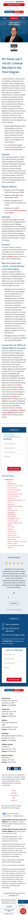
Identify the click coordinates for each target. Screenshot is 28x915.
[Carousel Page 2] (12, 597)
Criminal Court (12, 492)
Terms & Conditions (10, 862)
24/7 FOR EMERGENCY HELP (12, 437)
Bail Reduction (12, 484)
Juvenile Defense (13, 510)
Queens (10, 412)
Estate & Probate (13, 824)
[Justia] (19, 768)
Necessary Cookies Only (9, 910)
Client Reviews (14, 557)
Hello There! (22, 905)
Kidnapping (11, 512)
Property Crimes (13, 521)
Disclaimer (14, 793)
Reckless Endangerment (15, 523)
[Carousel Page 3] (16, 597)
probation (11, 256)
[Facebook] (8, 768)
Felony (10, 508)
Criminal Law (9, 479)
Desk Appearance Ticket (15, 494)
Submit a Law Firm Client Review (14, 609)
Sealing (10, 525)
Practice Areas (8, 476)
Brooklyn (9, 777)
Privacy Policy (14, 795)
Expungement (12, 516)
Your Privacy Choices (12, 813)
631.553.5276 (11, 751)
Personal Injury (13, 822)
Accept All (9, 906)
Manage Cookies (18, 816)
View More (14, 603)
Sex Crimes (11, 527)
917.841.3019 (11, 716)
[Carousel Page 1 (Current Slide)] (8, 597)
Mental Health (12, 539)
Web (14, 798)
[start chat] (23, 911)
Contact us (14, 396)
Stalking (10, 529)
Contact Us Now (14, 469)
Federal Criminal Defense (15, 506)
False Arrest (11, 504)
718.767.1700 (11, 729)
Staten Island (6, 779)
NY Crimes (13, 833)
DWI (15, 831)
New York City (12, 775)
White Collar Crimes (14, 537)
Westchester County (13, 781)
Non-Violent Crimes (14, 519)
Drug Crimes (11, 498)
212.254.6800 (11, 705)
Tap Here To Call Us (14, 4)
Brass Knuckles (12, 488)
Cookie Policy (7, 816)
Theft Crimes (12, 531)
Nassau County (15, 779)
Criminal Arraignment (14, 490)
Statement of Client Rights (16, 860)
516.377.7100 (11, 762)
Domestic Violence (13, 496)
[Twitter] (12, 768)
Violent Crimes (12, 535)
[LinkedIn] (15, 768)
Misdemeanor (12, 514)
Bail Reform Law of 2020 (15, 486)
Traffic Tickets (12, 533)
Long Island (16, 777)
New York (5, 775)
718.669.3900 (11, 740)
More (23, 18)
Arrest (9, 481)
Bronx (3, 777)
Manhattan (14, 410)
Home (4, 18)
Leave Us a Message (14, 650)
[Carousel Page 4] (19, 597)
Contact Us (14, 18)
